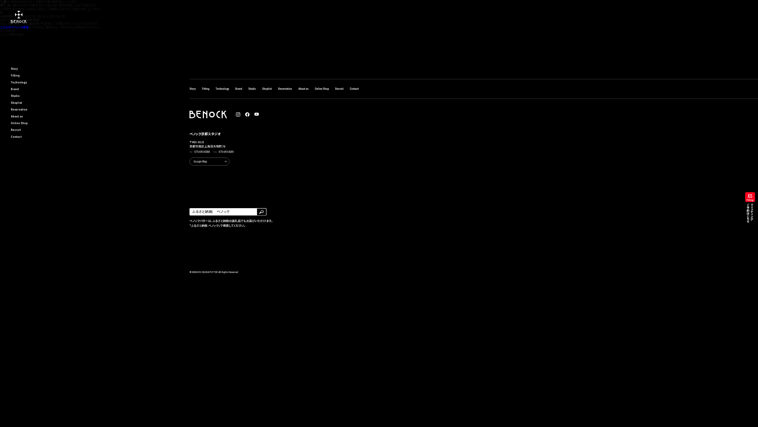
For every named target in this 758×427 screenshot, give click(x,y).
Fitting (15, 75)
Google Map (200, 161)
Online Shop (19, 123)
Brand (15, 89)
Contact (16, 137)
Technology (19, 82)
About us (17, 116)
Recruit (16, 130)
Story (14, 69)
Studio (15, 96)
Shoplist (16, 103)
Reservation (19, 109)
